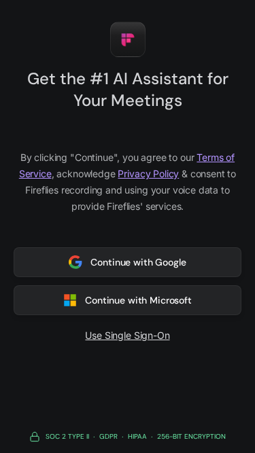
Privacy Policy (148, 173)
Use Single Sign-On (127, 335)
